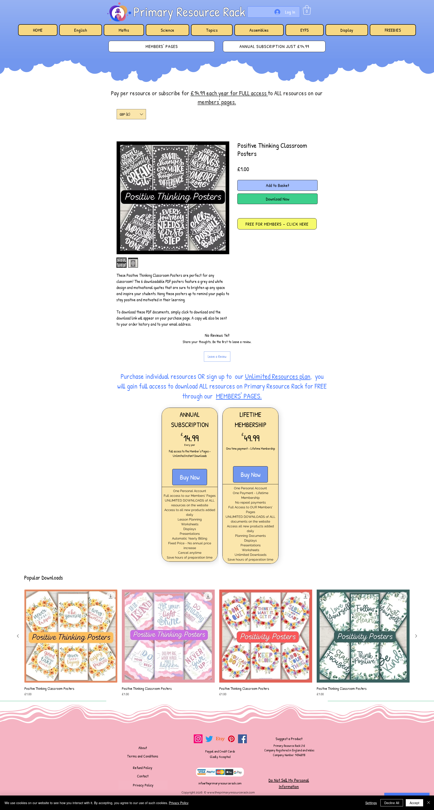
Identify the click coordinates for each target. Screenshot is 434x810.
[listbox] (131, 114)
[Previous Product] (18, 606)
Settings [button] (371, 802)
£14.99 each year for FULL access (229, 93)
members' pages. (217, 102)
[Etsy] (220, 709)
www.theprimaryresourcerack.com (231, 763)
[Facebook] (242, 709)
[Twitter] (209, 709)
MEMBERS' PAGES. (239, 366)
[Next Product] (416, 606)
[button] (307, 10)
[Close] (428, 802)
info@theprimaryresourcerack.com (220, 753)
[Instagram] (198, 709)
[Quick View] (70, 606)
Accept (414, 802)
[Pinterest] (231, 709)
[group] (217, 613)
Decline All (391, 802)
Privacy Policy (179, 802)
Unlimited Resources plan (277, 346)
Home (121, 125)
